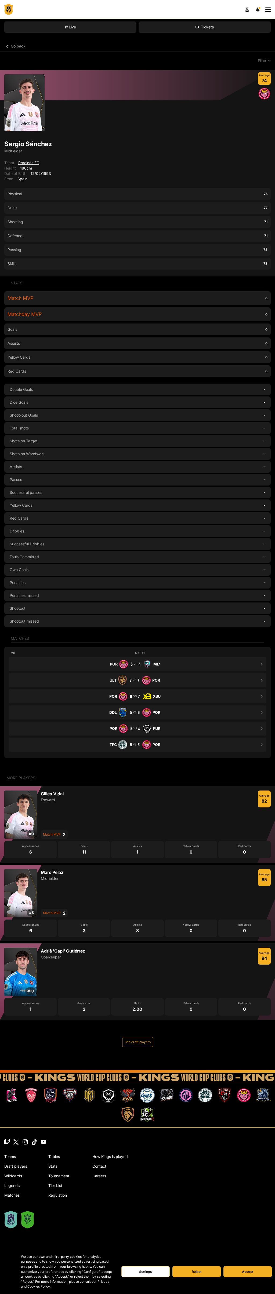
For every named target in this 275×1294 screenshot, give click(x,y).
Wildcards (13, 1176)
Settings (145, 1272)
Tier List (55, 1185)
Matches (12, 1195)
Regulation (57, 1195)
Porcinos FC (28, 162)
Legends (12, 1185)
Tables (54, 1156)
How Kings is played (110, 1156)
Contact (99, 1166)
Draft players (15, 1166)
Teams (10, 1156)
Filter (262, 60)
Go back (18, 46)
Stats (52, 1166)
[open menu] (268, 9)
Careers (99, 1176)
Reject (197, 1272)
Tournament (58, 1176)
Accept (247, 1272)
